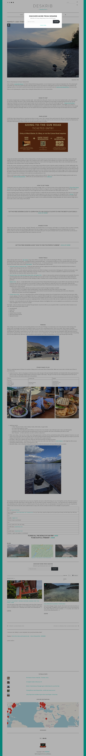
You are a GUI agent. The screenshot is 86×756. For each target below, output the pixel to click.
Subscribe (56, 21)
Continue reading (43, 25)
